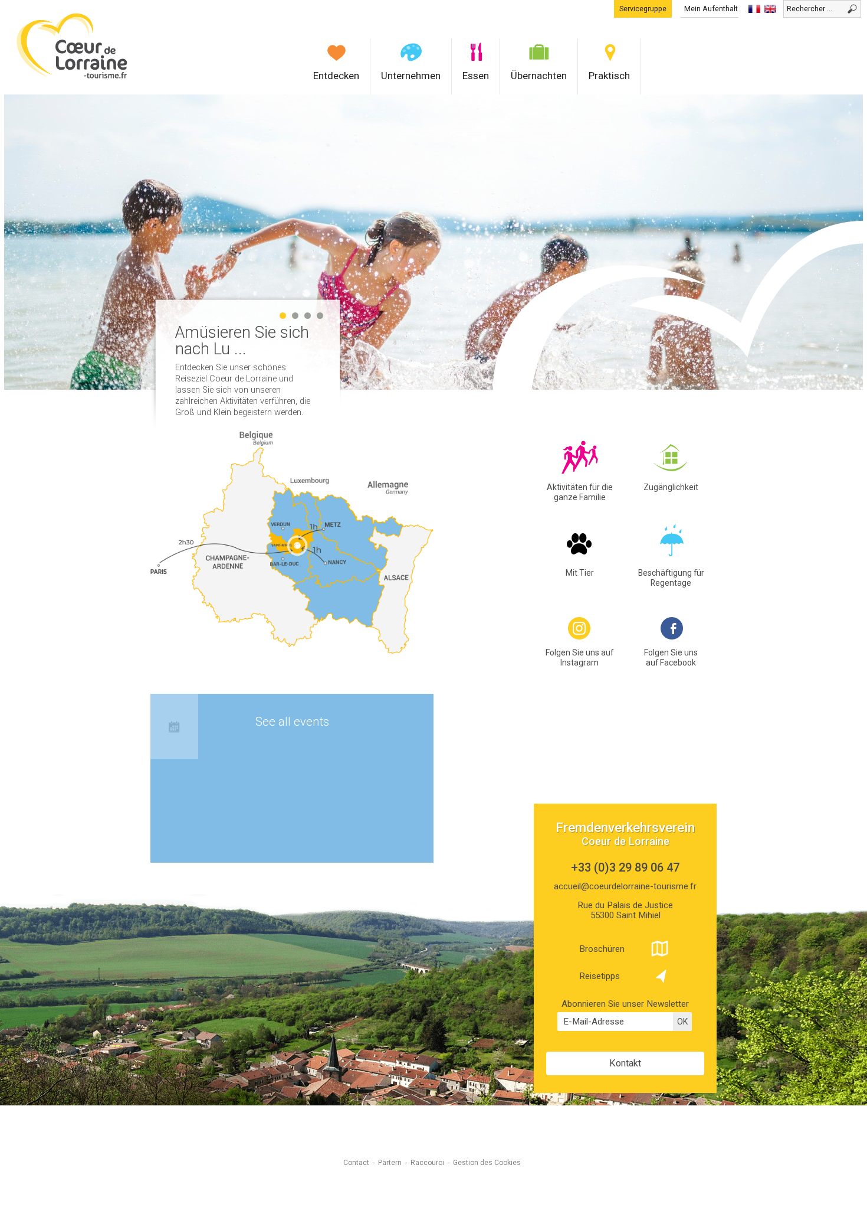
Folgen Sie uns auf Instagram (579, 657)
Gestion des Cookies (487, 1163)
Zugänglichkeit (670, 487)
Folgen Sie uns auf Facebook (671, 657)
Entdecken (336, 75)
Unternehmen (411, 75)
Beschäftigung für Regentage (671, 578)
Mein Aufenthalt (711, 8)
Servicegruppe (642, 8)
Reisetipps (599, 976)
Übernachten (539, 75)
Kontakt (625, 1063)
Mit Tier (580, 572)
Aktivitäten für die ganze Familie (580, 492)
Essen (475, 75)
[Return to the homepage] (72, 77)
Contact (356, 1163)
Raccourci (427, 1163)
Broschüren (602, 949)
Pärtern (390, 1163)
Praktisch (609, 75)
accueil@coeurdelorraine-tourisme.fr (625, 886)
